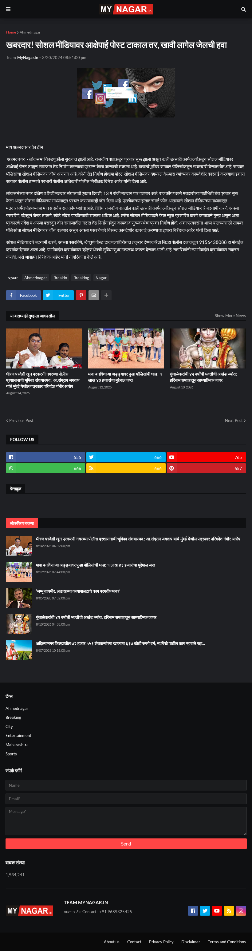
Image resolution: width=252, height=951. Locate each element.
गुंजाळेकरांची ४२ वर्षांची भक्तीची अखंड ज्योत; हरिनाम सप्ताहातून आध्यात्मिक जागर (203, 377)
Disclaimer (190, 941)
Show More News (230, 315)
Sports (11, 753)
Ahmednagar (30, 32)
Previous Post (21, 420)
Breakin (60, 277)
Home (11, 32)
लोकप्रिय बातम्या (22, 523)
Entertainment (18, 735)
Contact (134, 941)
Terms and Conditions (227, 941)
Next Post (234, 420)
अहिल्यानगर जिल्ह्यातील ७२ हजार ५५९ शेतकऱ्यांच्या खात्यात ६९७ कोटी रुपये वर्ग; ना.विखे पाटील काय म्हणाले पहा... (120, 643)
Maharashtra (17, 744)
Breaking (81, 277)
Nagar (101, 277)
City (9, 726)
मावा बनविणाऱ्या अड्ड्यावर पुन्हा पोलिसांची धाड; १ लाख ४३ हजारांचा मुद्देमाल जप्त (125, 377)
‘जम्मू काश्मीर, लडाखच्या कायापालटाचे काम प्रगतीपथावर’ (78, 591)
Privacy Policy (161, 941)
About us (112, 941)
